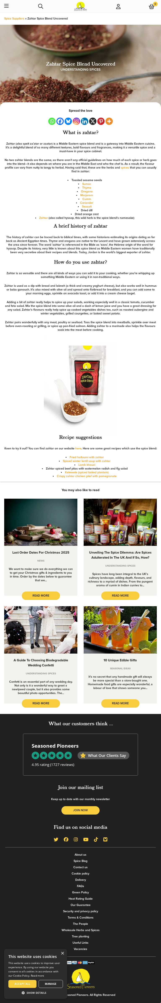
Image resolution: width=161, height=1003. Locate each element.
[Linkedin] (84, 121)
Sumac (86, 184)
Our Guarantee (81, 905)
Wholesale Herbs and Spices (81, 930)
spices (125, 167)
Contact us (80, 867)
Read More (40, 595)
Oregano (87, 191)
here (78, 448)
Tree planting (80, 936)
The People (80, 924)
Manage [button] (50, 984)
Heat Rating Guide (81, 898)
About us (80, 854)
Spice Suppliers (14, 18)
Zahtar (43, 218)
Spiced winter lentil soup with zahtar (86, 461)
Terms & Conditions (80, 917)
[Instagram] (76, 121)
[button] (35, 993)
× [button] (62, 953)
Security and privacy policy (80, 911)
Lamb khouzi (86, 465)
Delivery (80, 880)
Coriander (86, 203)
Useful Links (80, 943)
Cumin (86, 199)
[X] (92, 121)
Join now (80, 810)
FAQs (80, 886)
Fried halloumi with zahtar (87, 457)
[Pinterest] (101, 121)
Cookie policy (80, 873)
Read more (37, 975)
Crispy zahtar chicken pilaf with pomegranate (87, 476)
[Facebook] (60, 121)
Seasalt (87, 206)
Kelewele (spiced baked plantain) (87, 472)
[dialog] (35, 974)
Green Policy (80, 892)
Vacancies (80, 949)
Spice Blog (80, 861)
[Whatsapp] (52, 121)
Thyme (86, 187)
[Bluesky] (68, 121)
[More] (109, 121)
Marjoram (86, 195)
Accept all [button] (22, 984)
